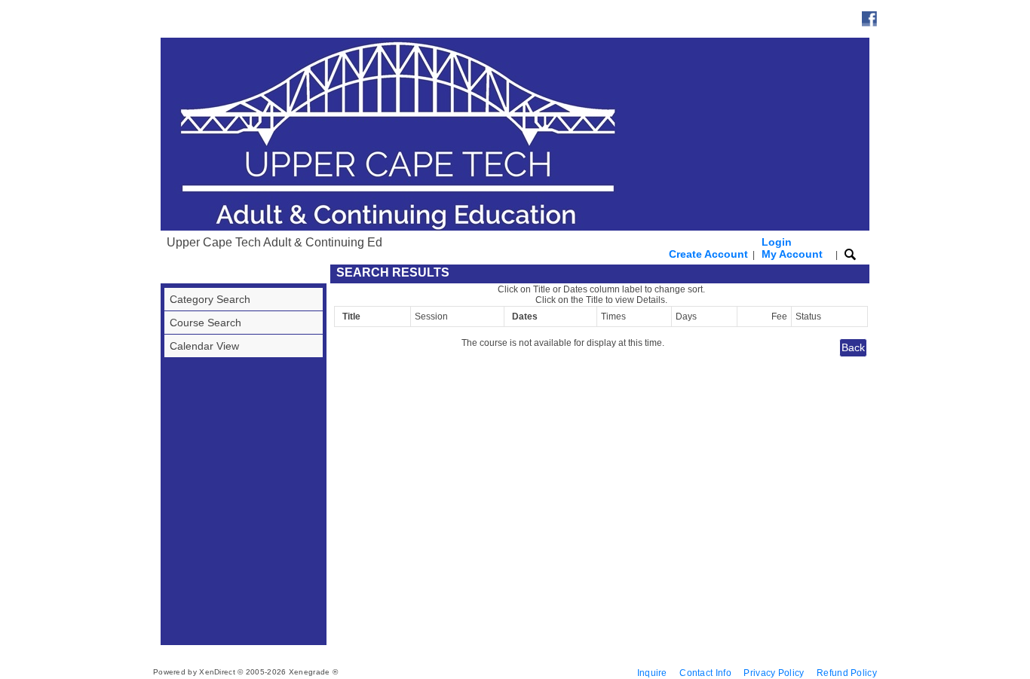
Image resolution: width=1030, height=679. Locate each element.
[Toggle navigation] (175, 274)
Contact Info (705, 673)
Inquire (652, 673)
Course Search (205, 323)
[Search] (850, 254)
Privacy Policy (773, 673)
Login (792, 248)
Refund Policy (847, 673)
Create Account (708, 254)
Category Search (210, 299)
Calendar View (204, 346)
